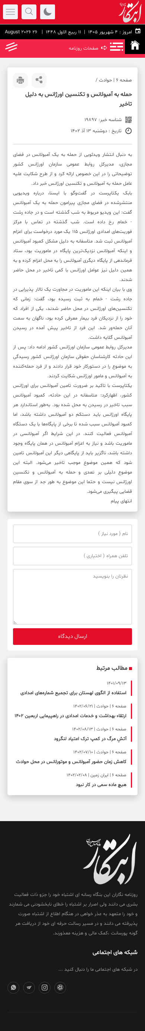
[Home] (135, 46)
